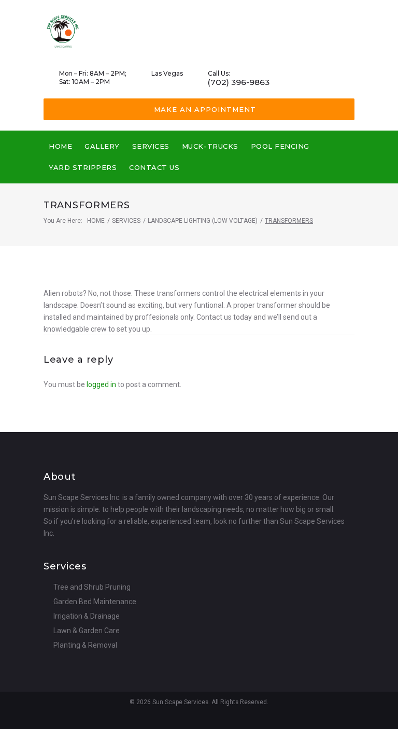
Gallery (102, 146)
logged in (101, 384)
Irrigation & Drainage (86, 616)
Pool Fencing (280, 146)
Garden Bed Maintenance (94, 601)
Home (60, 146)
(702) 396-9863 (238, 82)
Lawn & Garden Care (86, 630)
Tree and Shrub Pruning (92, 587)
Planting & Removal (85, 645)
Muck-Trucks (210, 146)
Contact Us (154, 167)
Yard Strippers (83, 167)
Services (150, 146)
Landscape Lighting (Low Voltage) (203, 220)
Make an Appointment (205, 109)
